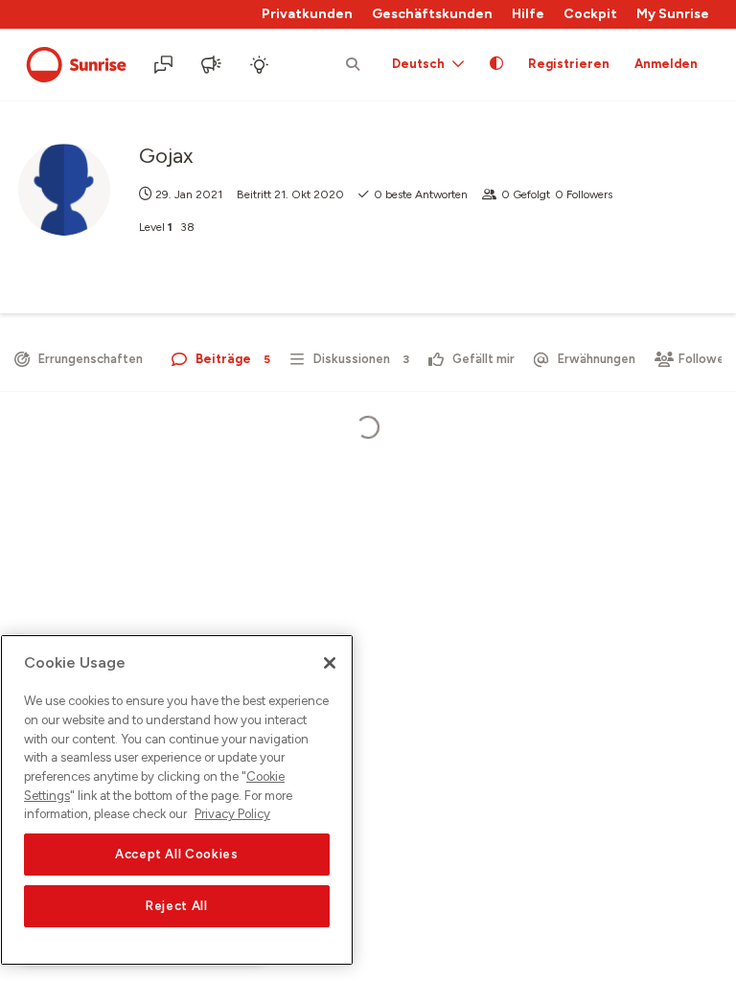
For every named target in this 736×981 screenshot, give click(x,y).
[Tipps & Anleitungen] (261, 65)
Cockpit (590, 14)
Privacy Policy (232, 814)
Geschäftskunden (432, 14)
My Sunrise (672, 14)
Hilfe (528, 14)
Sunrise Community (76, 65)
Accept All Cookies (177, 854)
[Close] (330, 663)
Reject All (177, 906)
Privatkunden (307, 14)
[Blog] (213, 65)
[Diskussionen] (165, 65)
